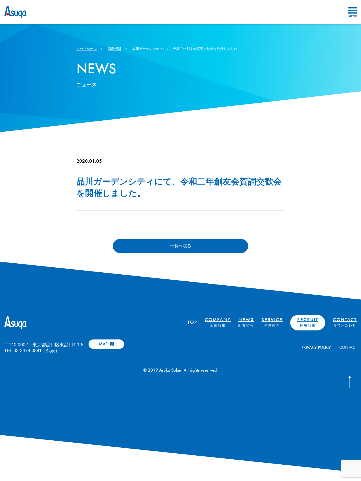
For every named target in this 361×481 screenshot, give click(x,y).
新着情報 (114, 49)
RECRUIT (307, 322)
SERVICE (272, 322)
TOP (192, 322)
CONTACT (345, 322)
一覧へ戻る (180, 245)
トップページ (86, 49)
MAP (104, 344)
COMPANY (218, 322)
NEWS (246, 322)
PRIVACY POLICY (316, 348)
